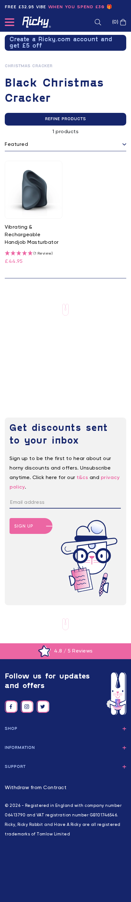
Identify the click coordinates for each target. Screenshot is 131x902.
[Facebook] (11, 706)
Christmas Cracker (29, 66)
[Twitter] (43, 706)
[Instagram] (27, 706)
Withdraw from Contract (35, 787)
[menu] (9, 23)
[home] (36, 22)
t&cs (82, 477)
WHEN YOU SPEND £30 (76, 7)
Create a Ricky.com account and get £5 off (61, 43)
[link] (33, 213)
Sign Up (23, 526)
